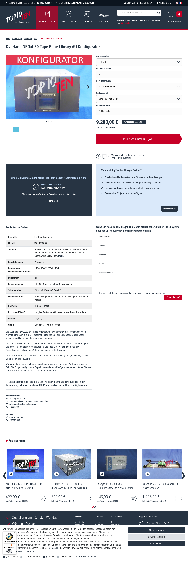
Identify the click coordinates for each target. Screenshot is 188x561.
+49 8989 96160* (157, 523)
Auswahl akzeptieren (157, 536)
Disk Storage (68, 21)
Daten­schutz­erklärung (23, 551)
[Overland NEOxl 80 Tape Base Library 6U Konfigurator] (46, 121)
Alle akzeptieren (156, 530)
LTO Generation (102, 56)
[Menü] (14, 533)
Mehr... (61, 256)
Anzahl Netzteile (103, 105)
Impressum (53, 548)
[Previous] (10, 87)
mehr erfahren (169, 209)
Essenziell (13, 556)
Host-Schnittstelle (103, 81)
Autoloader (28, 39)
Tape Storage (47, 21)
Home (8, 39)
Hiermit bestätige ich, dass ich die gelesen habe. (133, 293)
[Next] (88, 87)
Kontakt (114, 522)
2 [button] (95, 507)
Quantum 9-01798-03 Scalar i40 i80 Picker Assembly (160, 485)
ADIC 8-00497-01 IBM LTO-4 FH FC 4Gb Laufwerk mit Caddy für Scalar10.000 (24, 485)
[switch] (9, 551)
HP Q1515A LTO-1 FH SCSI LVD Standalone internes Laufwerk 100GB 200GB (70, 485)
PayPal (51, 556)
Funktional (67, 556)
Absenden (171, 297)
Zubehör (87, 21)
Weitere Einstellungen (85, 556)
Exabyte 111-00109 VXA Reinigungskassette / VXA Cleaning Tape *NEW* (115, 485)
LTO (35, 39)
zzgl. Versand (110, 127)
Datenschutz (96, 522)
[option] (139, 185)
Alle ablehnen (156, 543)
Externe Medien (32, 556)
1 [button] (93, 507)
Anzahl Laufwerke (103, 68)
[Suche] (158, 13)
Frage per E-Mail (51, 201)
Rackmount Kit (102, 93)
